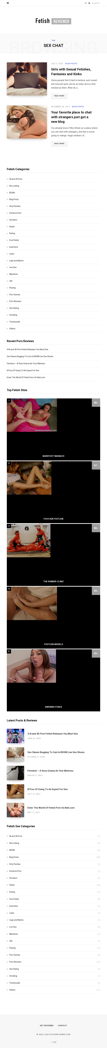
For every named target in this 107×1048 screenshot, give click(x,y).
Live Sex (13, 267)
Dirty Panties (14, 206)
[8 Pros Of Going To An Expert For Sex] (17, 791)
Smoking (13, 315)
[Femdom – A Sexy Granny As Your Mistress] (17, 773)
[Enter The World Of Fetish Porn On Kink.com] (17, 810)
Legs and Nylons (16, 260)
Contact (62, 1025)
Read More (59, 96)
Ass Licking (14, 186)
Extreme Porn (15, 213)
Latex (11, 254)
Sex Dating (14, 308)
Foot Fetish (14, 240)
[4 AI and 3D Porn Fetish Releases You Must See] (17, 736)
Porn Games (14, 294)
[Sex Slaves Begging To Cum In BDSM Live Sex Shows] (17, 754)
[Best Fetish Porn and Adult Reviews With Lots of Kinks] (53, 20)
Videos (12, 328)
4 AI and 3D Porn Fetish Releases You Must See (27, 349)
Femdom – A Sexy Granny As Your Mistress (26, 363)
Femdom (13, 220)
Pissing (12, 288)
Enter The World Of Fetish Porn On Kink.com (26, 377)
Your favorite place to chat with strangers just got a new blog (71, 117)
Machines (13, 274)
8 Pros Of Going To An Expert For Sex (23, 370)
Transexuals (14, 322)
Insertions (13, 247)
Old (10, 281)
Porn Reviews (15, 301)
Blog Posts (71, 64)
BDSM (12, 193)
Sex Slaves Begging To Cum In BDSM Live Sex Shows (30, 356)
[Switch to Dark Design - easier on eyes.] (85, 3)
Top (54, 1042)
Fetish (12, 227)
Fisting (12, 233)
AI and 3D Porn (15, 179)
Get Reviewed (47, 1025)
